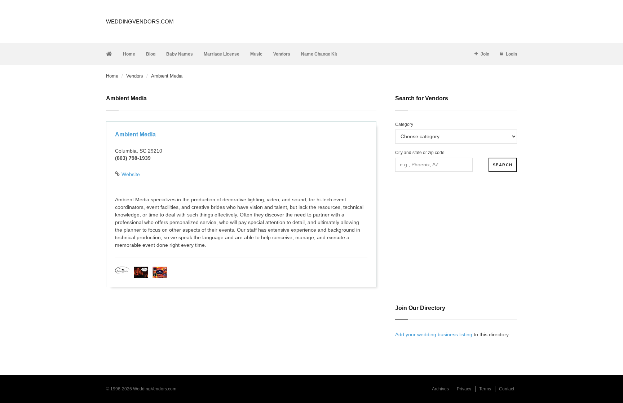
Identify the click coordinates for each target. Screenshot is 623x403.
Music (256, 54)
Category (404, 124)
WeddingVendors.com (140, 21)
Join (485, 54)
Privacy (464, 388)
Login (511, 54)
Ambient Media (135, 134)
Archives (440, 388)
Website (130, 174)
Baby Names (179, 54)
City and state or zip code (420, 152)
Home (129, 54)
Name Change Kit (319, 54)
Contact (506, 388)
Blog (150, 54)
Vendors (281, 54)
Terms (485, 388)
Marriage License (221, 54)
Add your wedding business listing (433, 334)
